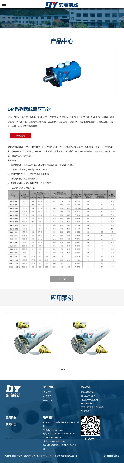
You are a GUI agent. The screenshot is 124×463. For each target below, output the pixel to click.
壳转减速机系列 (88, 392)
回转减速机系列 (88, 396)
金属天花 (72, 456)
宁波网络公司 (49, 456)
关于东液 (48, 387)
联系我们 (48, 417)
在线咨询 (20, 135)
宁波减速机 (62, 456)
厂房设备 (47, 396)
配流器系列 (86, 411)
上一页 (62, 278)
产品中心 (86, 387)
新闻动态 (11, 424)
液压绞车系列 (87, 403)
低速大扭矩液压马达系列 (92, 407)
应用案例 (11, 417)
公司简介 (47, 392)
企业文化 (47, 399)
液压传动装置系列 (89, 399)
